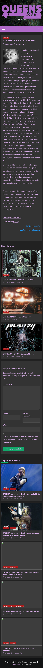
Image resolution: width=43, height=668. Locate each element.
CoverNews (16, 664)
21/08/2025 (17, 356)
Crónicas (6, 489)
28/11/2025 (15, 319)
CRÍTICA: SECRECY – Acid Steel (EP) (17, 317)
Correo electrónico (27, 414)
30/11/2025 (17, 282)
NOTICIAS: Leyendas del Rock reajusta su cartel (21, 611)
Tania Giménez (9, 44)
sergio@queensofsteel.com (29, 230)
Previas (12, 606)
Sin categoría (13, 567)
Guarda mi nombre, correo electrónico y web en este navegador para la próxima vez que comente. (20, 439)
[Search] (39, 28)
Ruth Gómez (7, 499)
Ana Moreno (7, 319)
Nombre (6, 413)
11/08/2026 (16, 538)
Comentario (8, 384)
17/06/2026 (16, 614)
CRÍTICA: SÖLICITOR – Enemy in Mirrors (18, 354)
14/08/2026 (16, 499)
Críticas (6, 37)
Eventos (12, 489)
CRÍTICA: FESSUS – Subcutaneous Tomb (18, 280)
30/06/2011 (19, 44)
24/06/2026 (16, 577)
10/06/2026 (16, 653)
